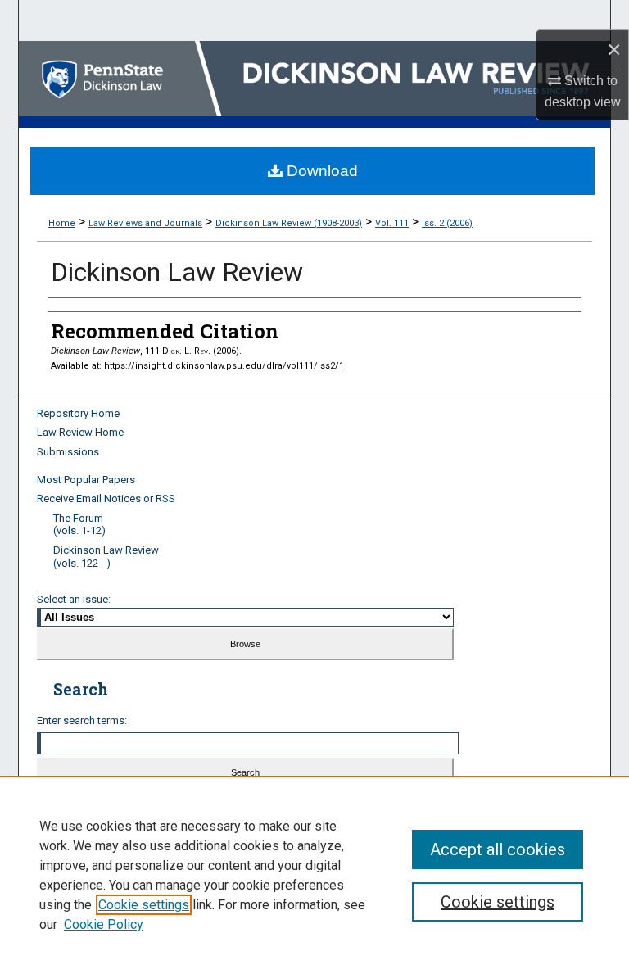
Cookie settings (143, 905)
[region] (314, 875)
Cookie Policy (103, 924)
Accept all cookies (497, 849)
